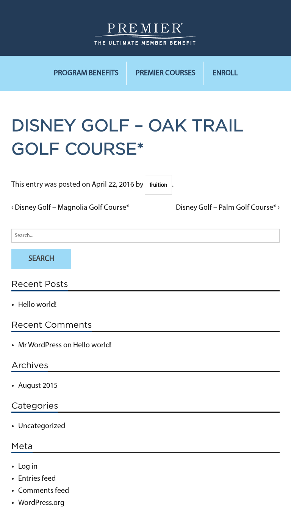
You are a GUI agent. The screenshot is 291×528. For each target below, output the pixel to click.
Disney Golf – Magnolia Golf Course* (72, 208)
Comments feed (43, 491)
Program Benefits (86, 73)
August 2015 (38, 386)
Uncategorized (41, 426)
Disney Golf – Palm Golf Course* (226, 208)
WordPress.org (41, 503)
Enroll (225, 73)
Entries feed (37, 479)
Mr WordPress (40, 345)
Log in (28, 467)
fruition (158, 185)
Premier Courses (166, 73)
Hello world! (37, 305)
